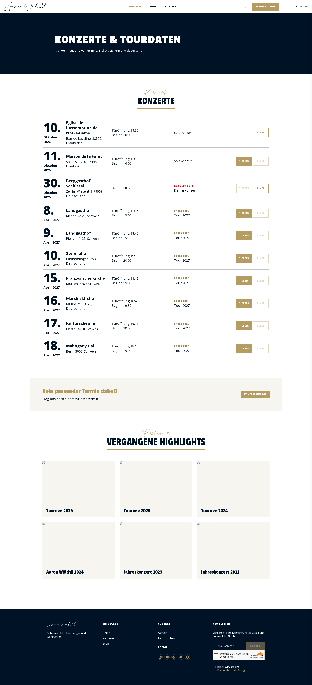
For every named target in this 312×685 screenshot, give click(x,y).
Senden (255, 645)
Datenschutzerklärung (231, 670)
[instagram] (160, 657)
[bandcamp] (180, 657)
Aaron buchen (265, 6)
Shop (153, 6)
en (301, 6)
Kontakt (170, 6)
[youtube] (167, 657)
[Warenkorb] (246, 6)
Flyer (261, 132)
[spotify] (187, 657)
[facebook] (173, 657)
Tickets (244, 161)
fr (306, 6)
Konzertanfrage (255, 394)
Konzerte (135, 6)
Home (106, 633)
